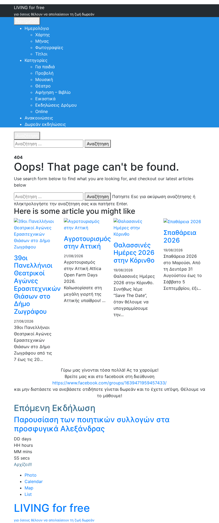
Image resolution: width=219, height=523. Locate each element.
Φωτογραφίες (49, 47)
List (28, 494)
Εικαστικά (45, 98)
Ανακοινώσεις (39, 117)
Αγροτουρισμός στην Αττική (87, 242)
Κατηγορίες (36, 60)
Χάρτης (42, 34)
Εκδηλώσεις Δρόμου (56, 105)
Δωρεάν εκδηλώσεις (45, 124)
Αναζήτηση (27, 135)
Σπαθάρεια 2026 (179, 236)
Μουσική (44, 79)
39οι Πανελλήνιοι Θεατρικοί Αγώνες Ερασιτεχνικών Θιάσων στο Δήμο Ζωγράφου (37, 285)
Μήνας (42, 41)
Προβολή (44, 73)
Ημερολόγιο (37, 28)
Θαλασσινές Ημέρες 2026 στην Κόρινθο (134, 252)
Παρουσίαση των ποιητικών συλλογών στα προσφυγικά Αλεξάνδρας (92, 424)
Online (41, 111)
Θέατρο (43, 85)
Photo (31, 475)
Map (29, 487)
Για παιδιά (45, 66)
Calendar (34, 481)
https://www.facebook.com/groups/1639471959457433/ (109, 382)
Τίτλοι (41, 54)
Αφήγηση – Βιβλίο (53, 92)
